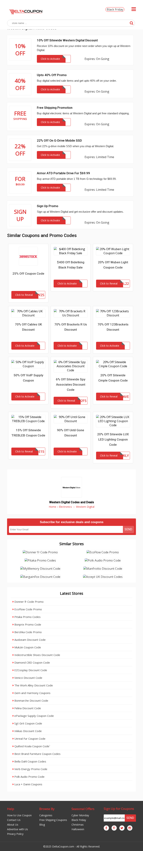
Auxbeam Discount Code (30, 639)
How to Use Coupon (19, 815)
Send (128, 529)
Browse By (47, 809)
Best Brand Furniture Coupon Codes (37, 754)
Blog (42, 824)
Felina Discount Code (27, 708)
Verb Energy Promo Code (30, 769)
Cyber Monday (80, 815)
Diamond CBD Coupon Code (32, 662)
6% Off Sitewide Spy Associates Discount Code (70, 384)
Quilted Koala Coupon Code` (32, 746)
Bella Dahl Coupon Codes (30, 761)
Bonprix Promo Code (27, 624)
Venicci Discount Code (28, 678)
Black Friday (115, 9)
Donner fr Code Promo (29, 601)
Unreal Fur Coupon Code (29, 738)
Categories (45, 815)
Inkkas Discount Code (28, 731)
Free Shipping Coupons (53, 820)
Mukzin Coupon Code (27, 647)
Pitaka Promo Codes (27, 617)
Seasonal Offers (83, 809)
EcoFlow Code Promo (28, 609)
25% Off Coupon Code (28, 273)
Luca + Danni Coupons (28, 784)
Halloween (78, 829)
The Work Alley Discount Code (33, 685)
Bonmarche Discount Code (31, 700)
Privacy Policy (15, 834)
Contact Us (13, 820)
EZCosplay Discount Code (30, 670)
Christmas (78, 824)
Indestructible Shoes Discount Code (37, 655)
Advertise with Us (17, 829)
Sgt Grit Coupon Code (28, 723)
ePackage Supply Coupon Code (34, 716)
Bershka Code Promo (28, 632)
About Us (12, 824)
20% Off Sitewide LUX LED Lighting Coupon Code (113, 439)
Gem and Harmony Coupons (32, 693)
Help (10, 809)
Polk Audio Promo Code (29, 776)
